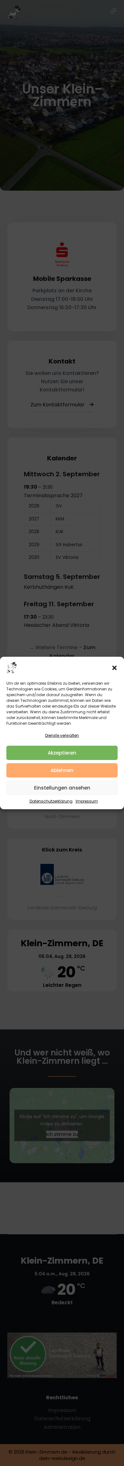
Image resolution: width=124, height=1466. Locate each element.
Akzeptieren (62, 753)
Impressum (87, 801)
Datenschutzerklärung (51, 801)
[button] (114, 668)
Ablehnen (62, 770)
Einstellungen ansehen (62, 787)
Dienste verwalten (62, 735)
